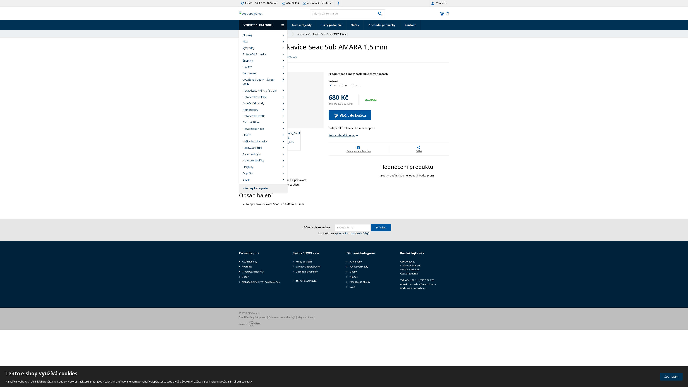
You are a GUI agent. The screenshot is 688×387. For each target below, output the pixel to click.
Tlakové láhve (251, 122)
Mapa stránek (305, 317)
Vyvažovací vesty (359, 266)
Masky (353, 271)
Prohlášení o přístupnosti (252, 317)
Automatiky (250, 73)
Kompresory (250, 109)
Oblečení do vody (253, 103)
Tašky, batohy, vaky (255, 141)
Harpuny (248, 167)
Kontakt (410, 25)
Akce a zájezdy (302, 25)
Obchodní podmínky (381, 25)
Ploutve (247, 67)
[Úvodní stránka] (251, 13)
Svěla (353, 286)
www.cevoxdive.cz (417, 288)
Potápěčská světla (254, 116)
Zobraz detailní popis (342, 135)
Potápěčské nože (253, 128)
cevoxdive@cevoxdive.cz (422, 284)
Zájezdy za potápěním (308, 266)
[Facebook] (338, 3)
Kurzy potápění (331, 25)
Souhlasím (671, 377)
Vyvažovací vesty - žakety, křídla (259, 82)
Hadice (247, 135)
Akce (246, 41)
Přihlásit (381, 227)
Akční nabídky (249, 261)
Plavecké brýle (252, 154)
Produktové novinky (253, 271)
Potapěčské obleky (360, 281)
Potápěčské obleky (254, 97)
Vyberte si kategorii (258, 25)
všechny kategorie (255, 188)
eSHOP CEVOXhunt (306, 280)
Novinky (247, 35)
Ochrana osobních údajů (282, 317)
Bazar (246, 179)
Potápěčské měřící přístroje (260, 90)
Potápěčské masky (254, 54)
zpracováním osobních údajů (352, 233)
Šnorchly (248, 60)
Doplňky (248, 173)
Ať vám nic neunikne (317, 227)
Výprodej (248, 48)
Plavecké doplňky (253, 160)
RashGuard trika (252, 147)
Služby (355, 25)
